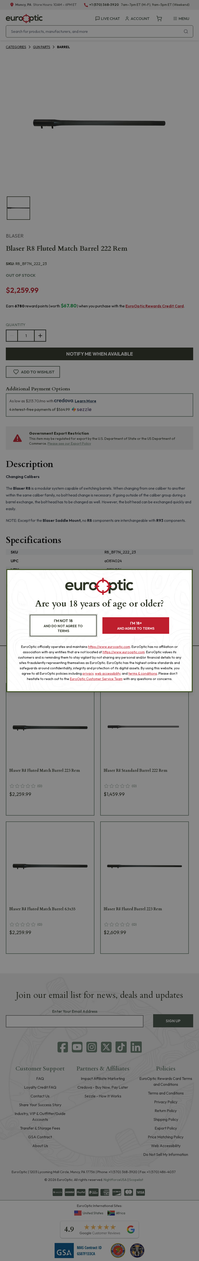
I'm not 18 (63, 625)
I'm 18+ (135, 626)
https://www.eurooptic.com (109, 646)
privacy (88, 673)
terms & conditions (142, 673)
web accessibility (107, 673)
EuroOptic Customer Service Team (96, 679)
